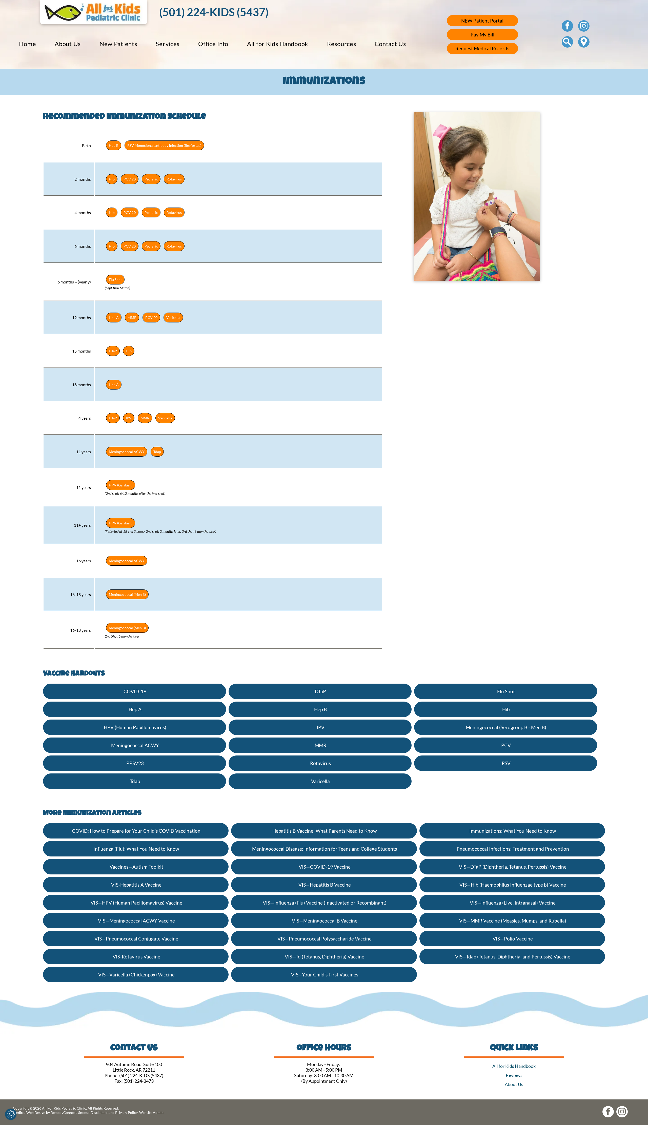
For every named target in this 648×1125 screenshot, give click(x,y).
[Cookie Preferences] (10, 1114)
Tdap (157, 451)
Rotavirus (174, 179)
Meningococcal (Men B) (127, 594)
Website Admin (151, 1112)
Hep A (114, 317)
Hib (112, 179)
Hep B (113, 145)
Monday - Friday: (324, 1064)
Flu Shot (115, 279)
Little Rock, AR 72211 (134, 1070)
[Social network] (567, 42)
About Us (514, 1084)
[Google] (584, 42)
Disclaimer (99, 1112)
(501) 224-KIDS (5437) (141, 1075)
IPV (129, 418)
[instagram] (584, 26)
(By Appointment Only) (324, 1081)
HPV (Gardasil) (120, 485)
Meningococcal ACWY (127, 451)
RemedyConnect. (64, 1112)
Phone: (111, 1075)
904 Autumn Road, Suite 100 (134, 1064)
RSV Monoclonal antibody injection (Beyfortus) (164, 145)
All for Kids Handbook (514, 1066)
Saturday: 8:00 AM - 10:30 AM (324, 1075)
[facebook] (567, 26)
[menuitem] (27, 43)
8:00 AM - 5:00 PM (324, 1070)
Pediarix (151, 179)
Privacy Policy (126, 1112)
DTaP (113, 351)
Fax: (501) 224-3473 (134, 1081)
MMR (132, 317)
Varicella (173, 317)
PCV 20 (130, 179)
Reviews (514, 1075)
